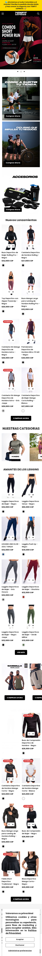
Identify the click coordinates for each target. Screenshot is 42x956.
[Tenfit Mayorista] (21, 14)
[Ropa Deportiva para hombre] (15, 447)
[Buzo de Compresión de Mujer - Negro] (31, 816)
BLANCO (23, 410)
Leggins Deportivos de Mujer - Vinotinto (30, 588)
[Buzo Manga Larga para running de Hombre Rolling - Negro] (11, 816)
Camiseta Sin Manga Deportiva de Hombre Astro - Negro (11, 351)
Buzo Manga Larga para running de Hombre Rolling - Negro (10, 835)
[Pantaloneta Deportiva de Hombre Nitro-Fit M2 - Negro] (30, 331)
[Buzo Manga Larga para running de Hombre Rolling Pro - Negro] (30, 283)
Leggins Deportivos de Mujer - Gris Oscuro (10, 589)
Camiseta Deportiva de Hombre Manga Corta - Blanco (31, 788)
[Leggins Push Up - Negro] (31, 529)
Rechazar (20, 945)
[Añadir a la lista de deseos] (9, 246)
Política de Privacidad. (21, 932)
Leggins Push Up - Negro (29, 545)
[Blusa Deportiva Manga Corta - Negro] (31, 863)
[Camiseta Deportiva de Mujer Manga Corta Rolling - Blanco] (30, 380)
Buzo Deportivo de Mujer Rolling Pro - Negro (10, 255)
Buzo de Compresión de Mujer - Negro (31, 832)
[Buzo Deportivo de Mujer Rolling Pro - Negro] (11, 237)
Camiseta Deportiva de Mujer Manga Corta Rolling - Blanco (30, 399)
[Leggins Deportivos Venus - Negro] (31, 486)
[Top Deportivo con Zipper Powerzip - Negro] (11, 283)
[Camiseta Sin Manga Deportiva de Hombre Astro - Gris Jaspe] (11, 380)
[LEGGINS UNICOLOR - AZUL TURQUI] (11, 529)
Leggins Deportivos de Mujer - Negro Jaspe (10, 634)
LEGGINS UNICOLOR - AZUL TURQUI (11, 545)
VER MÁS (21, 652)
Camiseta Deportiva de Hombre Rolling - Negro (30, 255)
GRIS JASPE (3, 410)
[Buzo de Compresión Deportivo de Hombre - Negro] (31, 725)
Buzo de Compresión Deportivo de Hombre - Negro (31, 743)
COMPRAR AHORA (21, 418)
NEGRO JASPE (3, 645)
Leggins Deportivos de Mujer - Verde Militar (30, 634)
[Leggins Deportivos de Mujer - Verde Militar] (31, 617)
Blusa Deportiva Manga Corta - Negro (29, 881)
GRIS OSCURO (3, 599)
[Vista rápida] (13, 246)
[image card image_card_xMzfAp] (15, 678)
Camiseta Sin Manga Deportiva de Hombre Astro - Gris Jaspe (11, 399)
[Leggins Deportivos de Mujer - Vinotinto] (31, 571)
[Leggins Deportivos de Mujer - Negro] (11, 486)
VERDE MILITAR (23, 645)
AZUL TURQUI (3, 554)
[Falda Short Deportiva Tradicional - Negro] (11, 863)
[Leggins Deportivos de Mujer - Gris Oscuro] (11, 571)
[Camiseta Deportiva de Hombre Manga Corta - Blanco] (31, 770)
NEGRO (3, 265)
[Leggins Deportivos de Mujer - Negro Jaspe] (11, 617)
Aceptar (20, 939)
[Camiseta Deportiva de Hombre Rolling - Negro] (30, 237)
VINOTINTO (23, 597)
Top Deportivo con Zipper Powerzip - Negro (10, 301)
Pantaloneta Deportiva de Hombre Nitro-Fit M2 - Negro (30, 351)
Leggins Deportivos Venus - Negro (30, 502)
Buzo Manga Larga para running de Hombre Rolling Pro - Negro (30, 302)
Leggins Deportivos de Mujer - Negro (10, 502)
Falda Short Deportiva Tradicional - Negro (10, 881)
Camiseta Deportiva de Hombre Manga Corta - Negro (11, 788)
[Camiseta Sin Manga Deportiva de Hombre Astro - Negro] (11, 331)
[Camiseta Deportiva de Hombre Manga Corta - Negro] (11, 770)
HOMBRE (15, 456)
